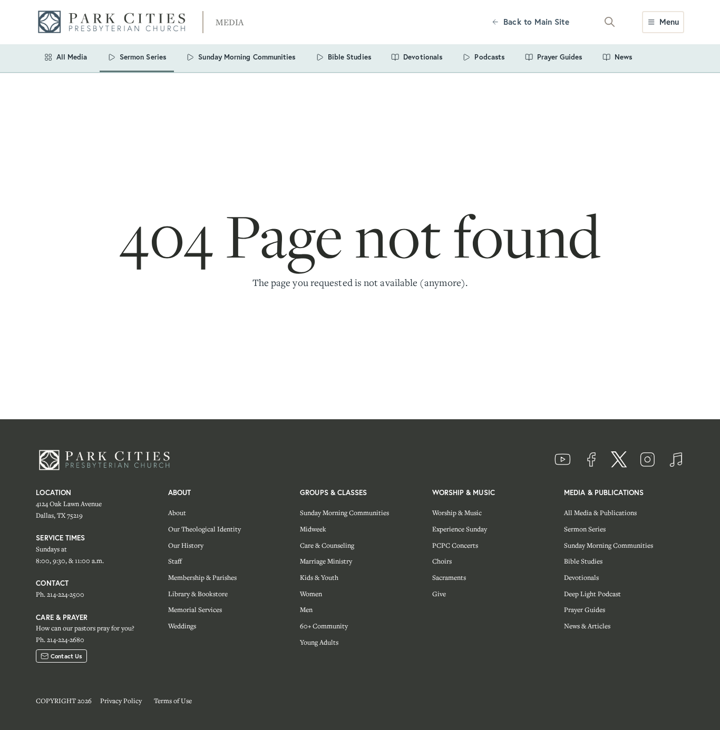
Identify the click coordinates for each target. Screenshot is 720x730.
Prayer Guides (584, 609)
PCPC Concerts (455, 545)
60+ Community (324, 626)
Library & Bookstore (198, 593)
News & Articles (587, 626)
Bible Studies (583, 561)
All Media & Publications (600, 512)
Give (439, 593)
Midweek (313, 529)
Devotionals (581, 577)
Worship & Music (457, 512)
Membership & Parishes (202, 577)
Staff (175, 561)
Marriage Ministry (326, 561)
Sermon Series (585, 529)
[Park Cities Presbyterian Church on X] (619, 460)
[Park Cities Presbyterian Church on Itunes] (676, 460)
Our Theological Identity (204, 529)
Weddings (182, 626)
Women (311, 593)
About (177, 512)
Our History (185, 545)
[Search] (609, 22)
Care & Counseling (327, 545)
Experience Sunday (459, 529)
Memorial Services (195, 609)
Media (230, 22)
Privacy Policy (121, 700)
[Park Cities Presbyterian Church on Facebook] (591, 460)
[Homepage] (115, 22)
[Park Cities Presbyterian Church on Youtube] (562, 460)
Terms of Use (173, 700)
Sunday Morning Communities (344, 512)
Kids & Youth (319, 577)
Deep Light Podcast (592, 593)
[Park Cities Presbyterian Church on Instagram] (647, 460)
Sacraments (449, 577)
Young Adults (319, 642)
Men (306, 609)
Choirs (442, 561)
